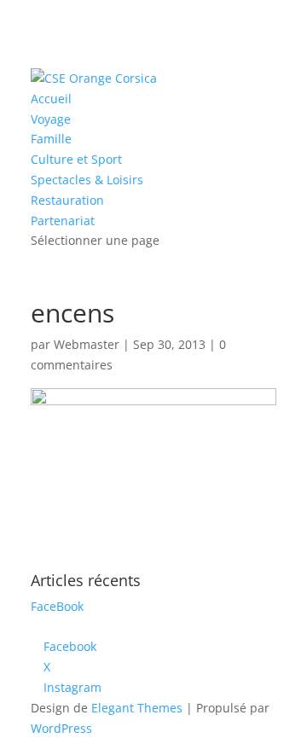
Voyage (51, 119)
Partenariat (63, 220)
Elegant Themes (136, 708)
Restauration (67, 200)
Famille (51, 139)
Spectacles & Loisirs (87, 179)
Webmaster (86, 344)
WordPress (61, 728)
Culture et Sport (76, 159)
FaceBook (57, 606)
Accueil (51, 98)
